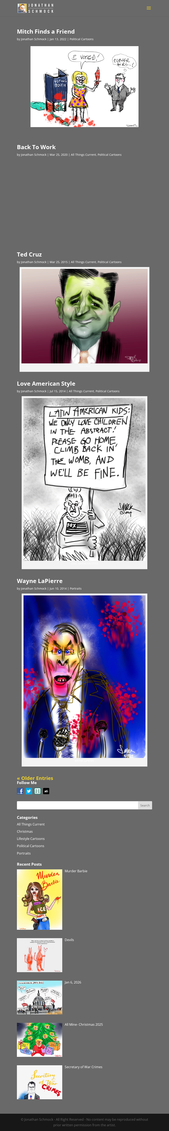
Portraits (76, 588)
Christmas (25, 831)
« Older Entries (35, 778)
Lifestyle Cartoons (31, 838)
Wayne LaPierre (40, 581)
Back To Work (36, 147)
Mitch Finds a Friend (46, 31)
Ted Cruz (29, 254)
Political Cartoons (82, 39)
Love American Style (46, 383)
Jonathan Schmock (33, 39)
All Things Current (83, 155)
